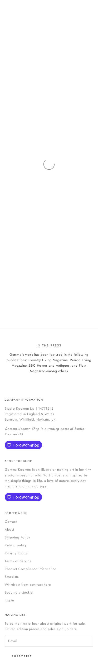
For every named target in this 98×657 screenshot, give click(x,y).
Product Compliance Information (31, 568)
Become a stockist (19, 592)
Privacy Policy (16, 553)
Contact (11, 521)
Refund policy (16, 545)
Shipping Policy (17, 537)
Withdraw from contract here (28, 584)
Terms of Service (18, 561)
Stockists (12, 576)
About (9, 529)
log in (9, 600)
